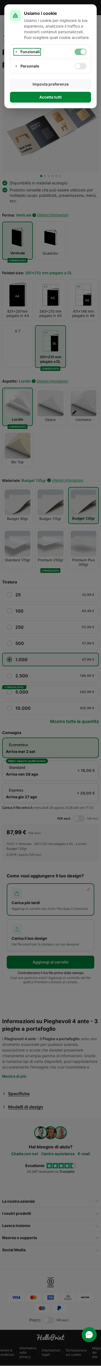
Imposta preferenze (51, 84)
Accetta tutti (50, 97)
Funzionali (30, 51)
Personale (29, 66)
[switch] (80, 52)
